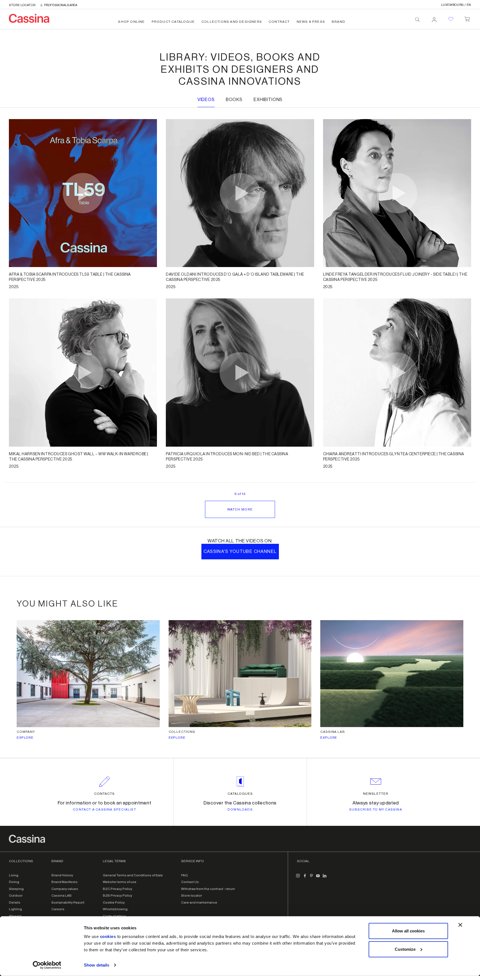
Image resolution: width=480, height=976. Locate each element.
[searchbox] (417, 19)
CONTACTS (104, 793)
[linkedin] (324, 878)
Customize (405, 949)
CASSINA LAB (332, 731)
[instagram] (298, 878)
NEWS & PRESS (311, 21)
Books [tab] (234, 99)
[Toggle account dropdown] (434, 18)
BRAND (338, 21)
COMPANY (26, 731)
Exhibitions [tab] (268, 99)
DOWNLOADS (240, 809)
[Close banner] (460, 925)
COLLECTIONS (182, 731)
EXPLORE (25, 737)
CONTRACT (279, 21)
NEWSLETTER (375, 793)
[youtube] (318, 878)
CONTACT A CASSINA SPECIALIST (104, 809)
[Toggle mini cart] (467, 18)
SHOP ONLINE (131, 21)
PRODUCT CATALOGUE (173, 21)
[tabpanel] (240, 345)
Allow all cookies (408, 931)
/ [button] (456, 4)
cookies (108, 936)
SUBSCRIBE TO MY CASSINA (375, 809)
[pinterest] (311, 878)
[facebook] (304, 878)
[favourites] (451, 19)
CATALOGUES (240, 793)
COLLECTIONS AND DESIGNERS (231, 21)
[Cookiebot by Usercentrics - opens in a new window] (47, 965)
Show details (96, 965)
